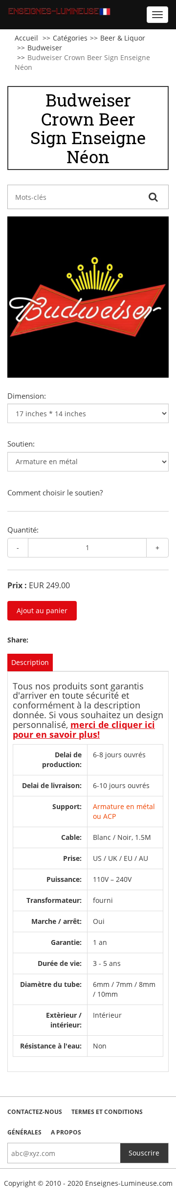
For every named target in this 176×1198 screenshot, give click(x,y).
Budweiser (44, 47)
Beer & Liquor (122, 38)
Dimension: (26, 396)
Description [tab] (30, 662)
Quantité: (23, 530)
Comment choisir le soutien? (55, 492)
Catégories (70, 38)
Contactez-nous (34, 1112)
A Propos (66, 1132)
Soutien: (21, 444)
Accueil (26, 38)
